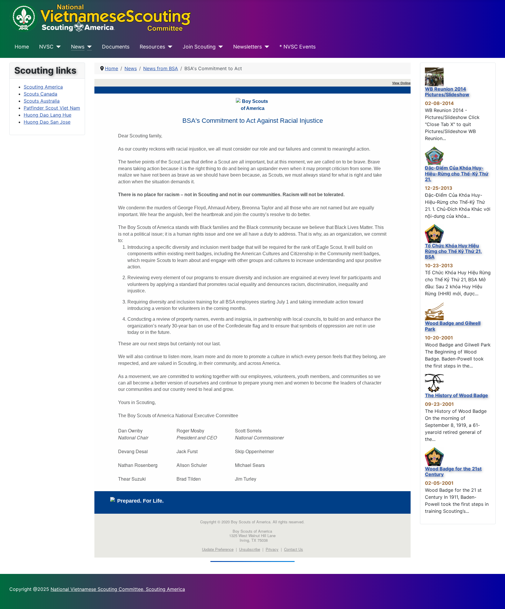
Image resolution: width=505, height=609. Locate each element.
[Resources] (168, 47)
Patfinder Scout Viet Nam (52, 108)
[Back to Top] (494, 598)
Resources (152, 47)
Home (22, 47)
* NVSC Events (297, 47)
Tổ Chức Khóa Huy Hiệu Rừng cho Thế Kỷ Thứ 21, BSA (453, 251)
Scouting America (43, 87)
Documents (115, 47)
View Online (401, 83)
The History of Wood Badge (456, 395)
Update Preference (218, 549)
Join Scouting (199, 47)
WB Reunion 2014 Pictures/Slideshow (447, 91)
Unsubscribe (249, 549)
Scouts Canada (40, 94)
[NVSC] (57, 47)
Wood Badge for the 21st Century (453, 471)
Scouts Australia (42, 101)
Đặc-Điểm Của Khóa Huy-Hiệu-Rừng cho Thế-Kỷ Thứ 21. (456, 173)
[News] (88, 47)
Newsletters (247, 47)
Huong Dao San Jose (47, 122)
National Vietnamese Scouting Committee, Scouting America (118, 589)
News (77, 47)
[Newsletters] (265, 47)
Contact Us (293, 549)
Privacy (272, 549)
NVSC (46, 47)
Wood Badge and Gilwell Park (452, 326)
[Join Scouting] (219, 47)
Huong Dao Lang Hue (47, 115)
